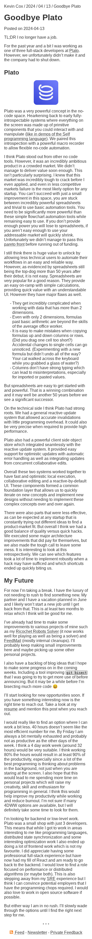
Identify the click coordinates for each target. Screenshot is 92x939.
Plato (74, 50)
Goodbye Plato (67, 6)
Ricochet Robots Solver (37, 631)
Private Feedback (66, 932)
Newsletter (37, 932)
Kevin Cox (13, 6)
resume (11, 709)
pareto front (14, 244)
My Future (18, 580)
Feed (19, 932)
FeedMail (12, 640)
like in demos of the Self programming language (37, 136)
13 (48, 6)
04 (40, 6)
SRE (51, 878)
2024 (30, 6)
